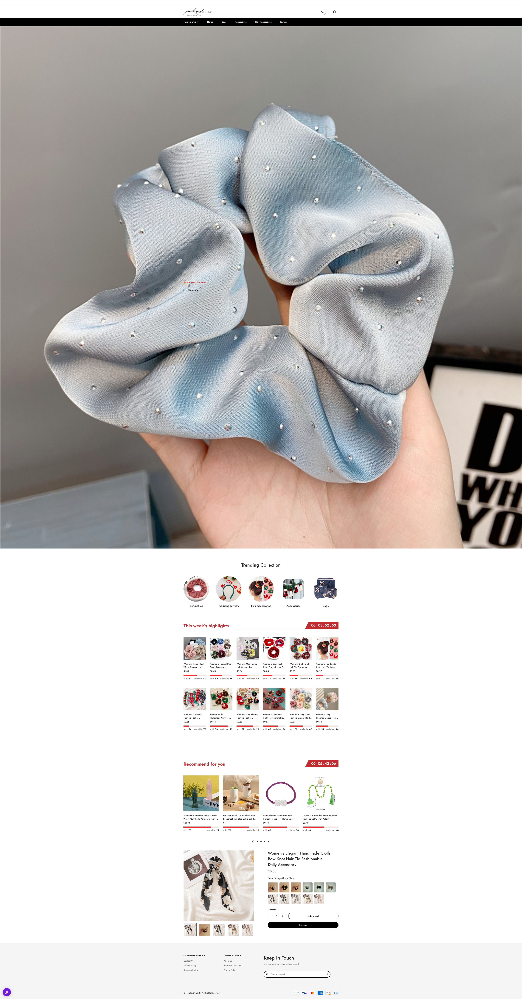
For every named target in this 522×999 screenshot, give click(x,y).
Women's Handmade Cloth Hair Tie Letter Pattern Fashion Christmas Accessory (326, 665)
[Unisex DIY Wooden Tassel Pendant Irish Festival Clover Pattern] (321, 793)
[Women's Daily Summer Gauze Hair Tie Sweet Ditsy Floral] (327, 699)
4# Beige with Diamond (307, 887)
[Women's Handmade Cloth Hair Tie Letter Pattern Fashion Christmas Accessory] (327, 648)
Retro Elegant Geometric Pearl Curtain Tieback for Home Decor (278, 817)
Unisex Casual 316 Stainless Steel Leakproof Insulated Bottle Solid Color (239, 817)
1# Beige (273, 887)
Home (210, 21)
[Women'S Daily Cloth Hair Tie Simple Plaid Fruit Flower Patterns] (301, 699)
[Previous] (174, 793)
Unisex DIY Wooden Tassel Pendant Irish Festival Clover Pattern (320, 817)
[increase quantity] (282, 916)
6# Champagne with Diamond (331, 887)
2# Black (284, 887)
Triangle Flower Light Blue (296, 899)
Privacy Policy (230, 970)
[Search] (322, 12)
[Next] (348, 793)
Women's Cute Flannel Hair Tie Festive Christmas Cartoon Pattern (247, 716)
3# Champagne (296, 887)
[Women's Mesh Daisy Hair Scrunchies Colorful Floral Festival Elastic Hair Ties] (248, 648)
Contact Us (188, 960)
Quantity (272, 909)
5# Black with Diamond (319, 887)
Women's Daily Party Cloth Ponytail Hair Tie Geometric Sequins (274, 665)
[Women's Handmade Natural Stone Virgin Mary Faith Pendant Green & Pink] (201, 793)
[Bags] (325, 589)
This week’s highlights (206, 625)
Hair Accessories (263, 21)
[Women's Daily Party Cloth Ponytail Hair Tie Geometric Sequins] (274, 648)
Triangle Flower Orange (307, 899)
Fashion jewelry (191, 21)
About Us (228, 960)
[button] (334, 12)
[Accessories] (293, 589)
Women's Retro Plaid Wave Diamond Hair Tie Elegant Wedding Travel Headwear (193, 665)
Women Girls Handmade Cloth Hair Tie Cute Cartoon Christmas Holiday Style (220, 716)
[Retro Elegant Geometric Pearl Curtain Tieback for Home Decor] (281, 793)
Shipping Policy (191, 970)
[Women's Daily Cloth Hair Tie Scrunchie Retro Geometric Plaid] (301, 648)
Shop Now (193, 290)
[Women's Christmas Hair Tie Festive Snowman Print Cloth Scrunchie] (195, 699)
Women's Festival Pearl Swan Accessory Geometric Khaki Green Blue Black (221, 665)
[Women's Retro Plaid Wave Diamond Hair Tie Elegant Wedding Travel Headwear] (195, 648)
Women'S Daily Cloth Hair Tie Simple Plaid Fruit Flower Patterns (300, 716)
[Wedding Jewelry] (228, 589)
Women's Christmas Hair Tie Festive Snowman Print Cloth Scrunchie (193, 716)
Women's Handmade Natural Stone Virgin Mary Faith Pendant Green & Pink (200, 817)
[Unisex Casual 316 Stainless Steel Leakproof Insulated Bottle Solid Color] (241, 793)
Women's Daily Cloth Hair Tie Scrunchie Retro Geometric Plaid (300, 665)
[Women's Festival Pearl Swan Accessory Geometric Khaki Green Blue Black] (221, 648)
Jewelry (283, 21)
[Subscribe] (327, 974)
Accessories (241, 21)
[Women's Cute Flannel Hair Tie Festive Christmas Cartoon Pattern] (248, 699)
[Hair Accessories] (261, 589)
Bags (224, 21)
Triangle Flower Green (284, 899)
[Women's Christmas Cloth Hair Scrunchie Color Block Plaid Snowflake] (274, 699)
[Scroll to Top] (517, 984)
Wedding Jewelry (228, 606)
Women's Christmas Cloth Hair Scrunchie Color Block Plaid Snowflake (273, 716)
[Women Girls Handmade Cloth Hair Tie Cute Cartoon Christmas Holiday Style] (221, 699)
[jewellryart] (194, 12)
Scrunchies (196, 606)
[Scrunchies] (196, 589)
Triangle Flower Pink (319, 899)
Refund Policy (190, 965)
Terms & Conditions (232, 965)
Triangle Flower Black (273, 899)
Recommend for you (204, 764)
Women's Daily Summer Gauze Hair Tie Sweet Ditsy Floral (326, 716)
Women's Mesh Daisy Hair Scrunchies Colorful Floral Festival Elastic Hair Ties (247, 665)
